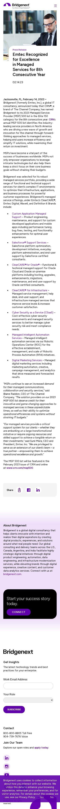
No (52, 797)
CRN (51, 119)
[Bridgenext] (16, 6)
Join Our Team (12, 742)
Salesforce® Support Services (29, 242)
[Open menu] (56, 6)
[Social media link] (6, 758)
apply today (41, 747)
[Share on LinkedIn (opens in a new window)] (38, 490)
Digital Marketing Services (27, 360)
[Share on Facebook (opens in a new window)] (28, 490)
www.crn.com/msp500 (19, 467)
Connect (18, 612)
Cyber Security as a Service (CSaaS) (32, 312)
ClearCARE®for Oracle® (26, 264)
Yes (42, 797)
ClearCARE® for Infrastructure (29, 290)
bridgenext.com (12, 574)
